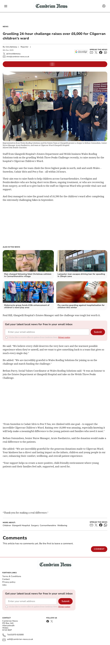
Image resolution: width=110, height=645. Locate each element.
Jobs (4, 585)
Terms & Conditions (11, 576)
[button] (5, 6)
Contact (6, 579)
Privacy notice (64, 337)
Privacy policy (8, 582)
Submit (98, 332)
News (5, 26)
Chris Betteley (11, 47)
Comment (99, 549)
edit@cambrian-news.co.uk (20, 639)
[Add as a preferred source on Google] (81, 52)
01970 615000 (17, 635)
